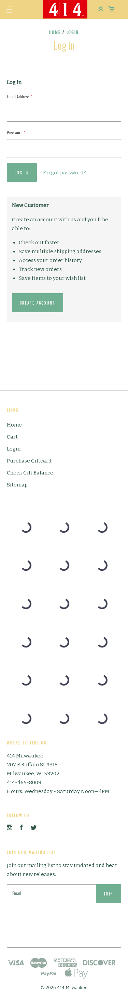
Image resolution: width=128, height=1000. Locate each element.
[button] (9, 9)
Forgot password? (64, 173)
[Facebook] (21, 828)
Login (13, 449)
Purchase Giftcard (29, 461)
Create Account (37, 303)
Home (55, 32)
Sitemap (17, 485)
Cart (12, 437)
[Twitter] (34, 828)
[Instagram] (9, 828)
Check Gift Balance (30, 473)
